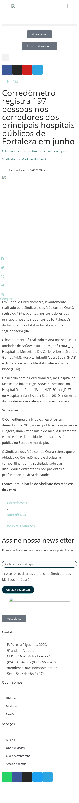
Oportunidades (15, 748)
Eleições (11, 714)
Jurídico (10, 739)
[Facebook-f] (7, 70)
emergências (17, 514)
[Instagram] (17, 70)
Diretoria (11, 706)
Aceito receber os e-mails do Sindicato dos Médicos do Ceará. (36, 576)
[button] (39, 25)
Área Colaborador (16, 764)
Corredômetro (18, 503)
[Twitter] (37, 777)
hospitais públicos (21, 526)
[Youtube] (27, 70)
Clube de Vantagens (18, 756)
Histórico (11, 698)
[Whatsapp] (7, 777)
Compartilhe (9, 299)
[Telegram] (37, 70)
